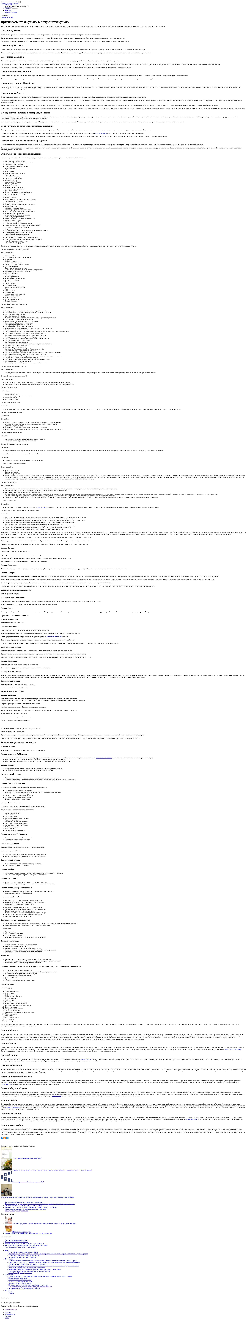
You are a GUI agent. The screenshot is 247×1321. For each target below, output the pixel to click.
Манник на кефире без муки (21, 1232)
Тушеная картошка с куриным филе (16, 1240)
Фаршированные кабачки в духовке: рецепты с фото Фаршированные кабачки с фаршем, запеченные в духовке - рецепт (52, 1170)
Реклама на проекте (11, 1309)
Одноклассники (10, 1314)
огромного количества (12, 1107)
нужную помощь (101, 133)
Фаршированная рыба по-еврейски (16, 1242)
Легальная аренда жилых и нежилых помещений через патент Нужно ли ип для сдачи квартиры (44, 1223)
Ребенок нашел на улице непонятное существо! (20, 1247)
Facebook (8, 1316)
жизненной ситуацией (54, 637)
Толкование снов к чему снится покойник (22, 1257)
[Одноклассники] (4, 1138)
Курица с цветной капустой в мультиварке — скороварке (23, 1202)
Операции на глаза (11, 12)
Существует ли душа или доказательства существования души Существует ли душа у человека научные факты (37, 1197)
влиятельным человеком (104, 758)
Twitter (7, 1318)
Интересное (8, 10)
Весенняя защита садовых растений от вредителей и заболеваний (26, 1245)
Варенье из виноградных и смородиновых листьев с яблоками (25, 1209)
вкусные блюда (42, 507)
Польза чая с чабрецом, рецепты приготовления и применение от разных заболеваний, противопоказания (40, 1204)
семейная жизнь (85, 1059)
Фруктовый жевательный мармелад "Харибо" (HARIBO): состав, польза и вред (31, 1207)
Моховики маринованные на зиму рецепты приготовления (24, 1243)
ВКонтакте (8, 1312)
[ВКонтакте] (2, 1138)
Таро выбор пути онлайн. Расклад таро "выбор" (28, 1182)
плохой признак (191, 1119)
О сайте (7, 1290)
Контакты (11, 1293)
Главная (3, 17)
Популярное (9, 1259)
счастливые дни (6, 1084)
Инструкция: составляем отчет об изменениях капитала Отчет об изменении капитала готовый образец (42, 1261)
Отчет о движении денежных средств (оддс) (26, 1158)
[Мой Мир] (7, 1138)
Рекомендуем (9, 1274)
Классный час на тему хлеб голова (40, 1233)
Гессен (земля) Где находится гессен (16, 1211)
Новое (7, 1250)
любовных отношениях (233, 1049)
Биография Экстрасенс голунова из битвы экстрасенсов (23, 1205)
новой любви (56, 1096)
